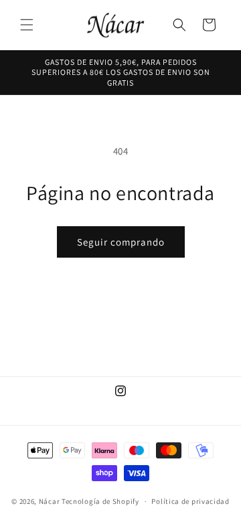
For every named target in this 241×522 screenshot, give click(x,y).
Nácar (50, 501)
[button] (27, 24)
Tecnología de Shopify (100, 501)
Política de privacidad (190, 501)
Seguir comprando (121, 242)
